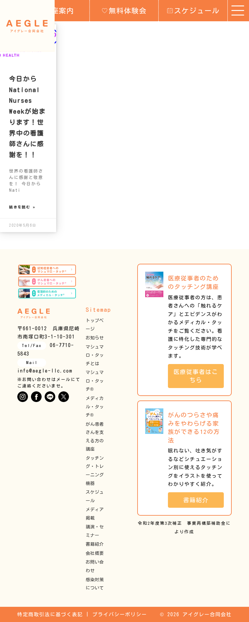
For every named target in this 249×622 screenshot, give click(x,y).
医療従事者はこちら (195, 376)
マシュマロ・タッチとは (95, 355)
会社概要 (95, 553)
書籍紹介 (95, 544)
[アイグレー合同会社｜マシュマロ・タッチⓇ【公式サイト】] (27, 26)
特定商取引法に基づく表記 (50, 614)
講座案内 (59, 10)
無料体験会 (128, 10)
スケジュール (197, 10)
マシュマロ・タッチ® (95, 380)
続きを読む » (22, 207)
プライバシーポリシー (119, 614)
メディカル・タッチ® (95, 406)
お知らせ (95, 337)
